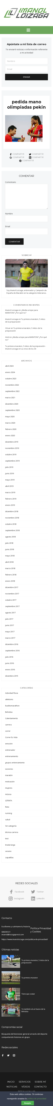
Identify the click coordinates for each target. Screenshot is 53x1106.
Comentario (10, 182)
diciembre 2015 (11, 676)
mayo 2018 (9, 555)
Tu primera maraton (29, 978)
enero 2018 (10, 581)
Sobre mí (40, 1081)
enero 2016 (10, 669)
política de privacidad (36, 1098)
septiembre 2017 (12, 606)
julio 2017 (9, 619)
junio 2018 (9, 549)
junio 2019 (9, 473)
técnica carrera (11, 832)
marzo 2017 (10, 638)
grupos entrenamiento (15, 762)
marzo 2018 (10, 568)
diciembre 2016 (11, 644)
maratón (9, 775)
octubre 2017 (10, 600)
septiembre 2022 (12, 391)
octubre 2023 (10, 378)
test (6, 838)
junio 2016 (9, 663)
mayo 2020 (9, 416)
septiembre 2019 (12, 461)
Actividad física (11, 693)
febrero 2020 (10, 429)
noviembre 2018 (12, 517)
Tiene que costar (28, 994)
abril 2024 (9, 366)
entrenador (10, 750)
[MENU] (27, 30)
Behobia (8, 712)
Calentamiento (11, 718)
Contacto (40, 1086)
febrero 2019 (10, 498)
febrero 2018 (10, 574)
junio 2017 (9, 625)
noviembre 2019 (12, 448)
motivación (10, 781)
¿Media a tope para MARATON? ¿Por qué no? (21, 311)
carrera (8, 724)
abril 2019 (9, 486)
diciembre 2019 (11, 442)
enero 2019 (10, 505)
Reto (7, 807)
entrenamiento (11, 756)
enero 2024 (10, 372)
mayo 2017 (9, 631)
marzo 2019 (10, 492)
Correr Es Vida (11, 737)
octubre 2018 (10, 524)
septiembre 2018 (12, 530)
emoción (9, 743)
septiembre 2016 (12, 650)
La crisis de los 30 (28, 348)
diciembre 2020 (11, 404)
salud (7, 819)
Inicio (11, 1081)
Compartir (18, 154)
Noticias (12, 1086)
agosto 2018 (10, 536)
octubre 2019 (10, 454)
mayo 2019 (9, 479)
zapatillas (9, 857)
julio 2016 (9, 657)
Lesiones (9, 769)
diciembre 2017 (11, 587)
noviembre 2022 (12, 385)
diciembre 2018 (11, 511)
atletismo (9, 699)
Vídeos (25, 1086)
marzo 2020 (10, 423)
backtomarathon (12, 705)
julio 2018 (9, 543)
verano (8, 851)
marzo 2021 (10, 397)
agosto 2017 (10, 612)
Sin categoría (10, 826)
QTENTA (8, 800)
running (8, 813)
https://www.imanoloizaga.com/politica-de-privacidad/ (25, 939)
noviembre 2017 (12, 593)
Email (7, 226)
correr (7, 731)
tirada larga (10, 845)
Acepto (27, 1103)
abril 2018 (9, 562)
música (8, 794)
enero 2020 (10, 435)
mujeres (8, 788)
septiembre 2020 (12, 410)
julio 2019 (9, 467)
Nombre (9, 214)
